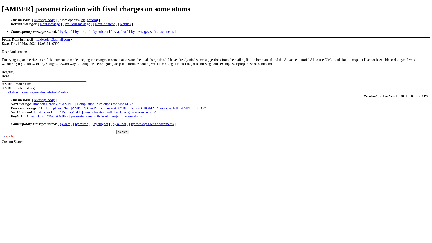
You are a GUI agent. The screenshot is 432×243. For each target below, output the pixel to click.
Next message (50, 24)
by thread (81, 32)
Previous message (77, 24)
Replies (125, 24)
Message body (44, 20)
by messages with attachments (152, 32)
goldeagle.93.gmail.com (53, 39)
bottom (92, 20)
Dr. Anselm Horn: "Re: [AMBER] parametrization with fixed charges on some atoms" (95, 112)
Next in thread (105, 24)
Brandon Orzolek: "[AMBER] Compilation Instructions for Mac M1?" (83, 104)
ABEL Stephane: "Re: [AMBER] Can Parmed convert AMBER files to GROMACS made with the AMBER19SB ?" (122, 108)
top (83, 20)
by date (65, 32)
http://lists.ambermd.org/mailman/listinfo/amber (35, 92)
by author (119, 32)
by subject (100, 32)
